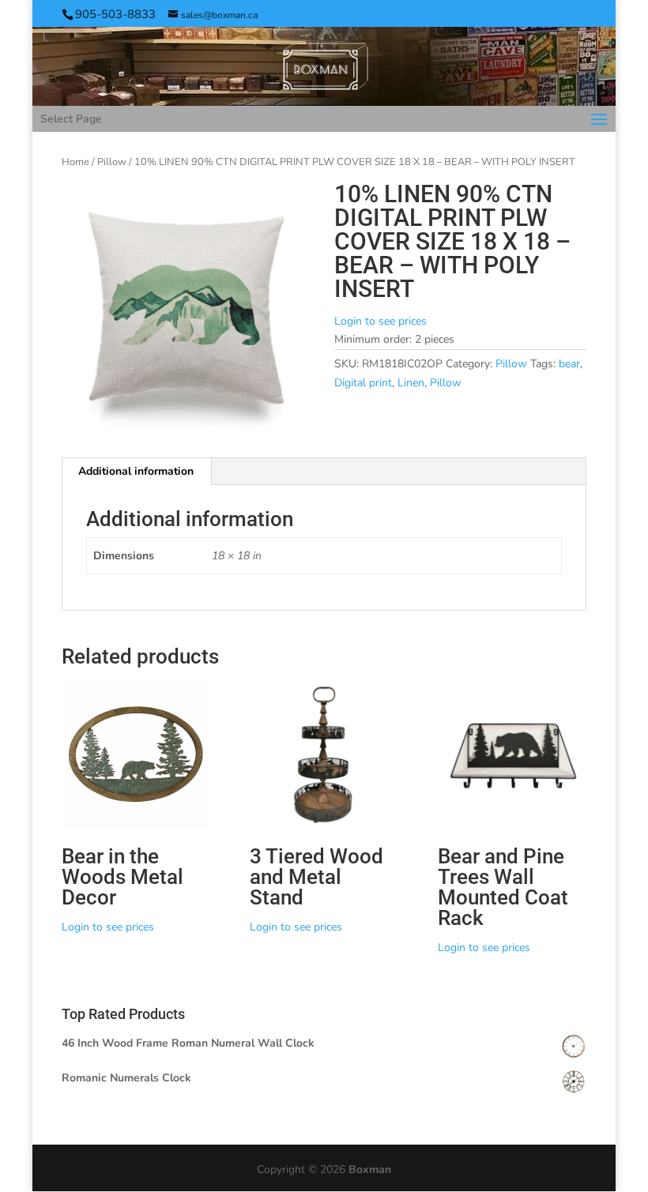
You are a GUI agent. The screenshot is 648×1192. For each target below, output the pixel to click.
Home (75, 162)
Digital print (363, 382)
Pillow (111, 162)
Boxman (369, 1169)
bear (569, 363)
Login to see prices (380, 321)
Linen (410, 382)
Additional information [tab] (136, 471)
